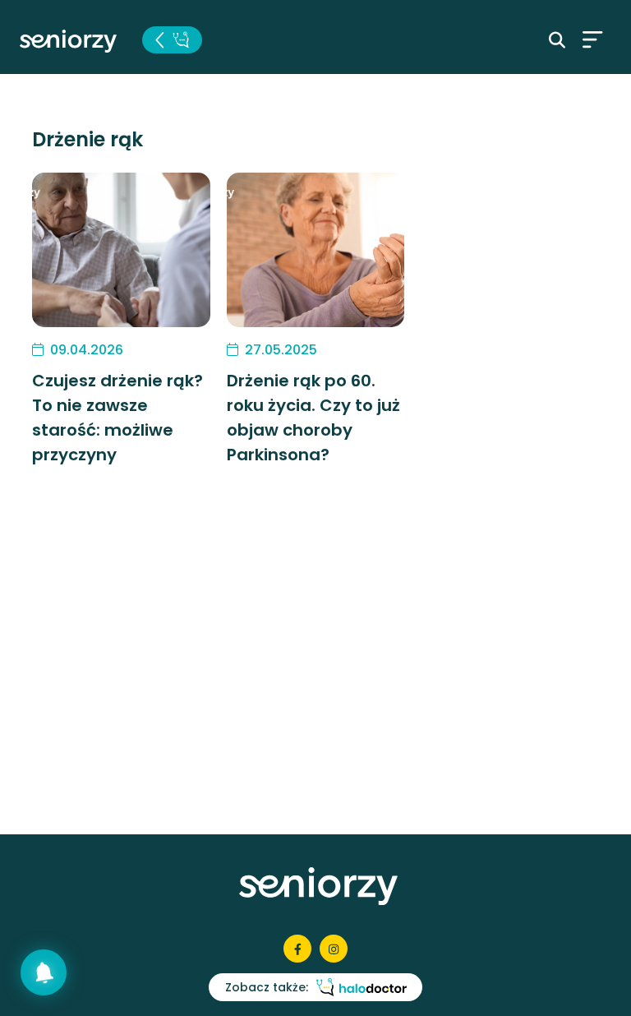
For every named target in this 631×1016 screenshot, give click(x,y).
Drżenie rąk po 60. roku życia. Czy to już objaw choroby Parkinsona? (313, 417)
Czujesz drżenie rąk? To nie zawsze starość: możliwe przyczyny (117, 417)
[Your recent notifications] (44, 972)
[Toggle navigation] (592, 39)
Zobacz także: (266, 987)
